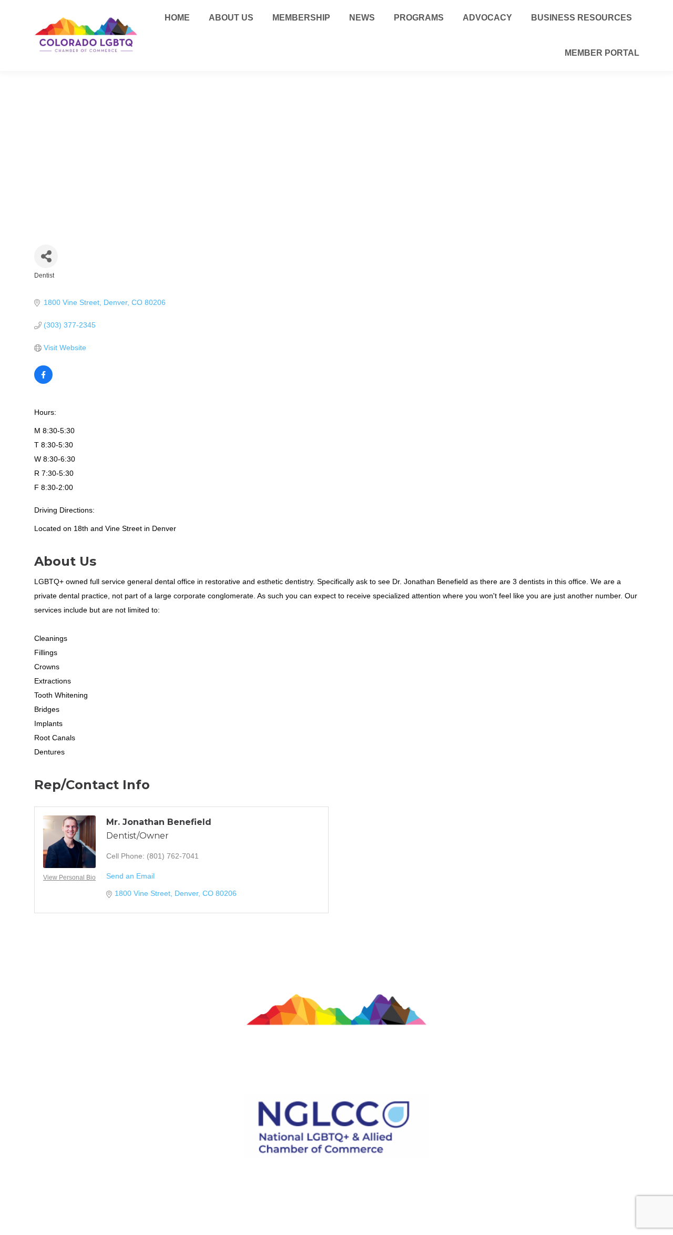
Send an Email (130, 876)
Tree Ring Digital (374, 1194)
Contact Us (336, 1170)
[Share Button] (46, 256)
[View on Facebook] (43, 381)
